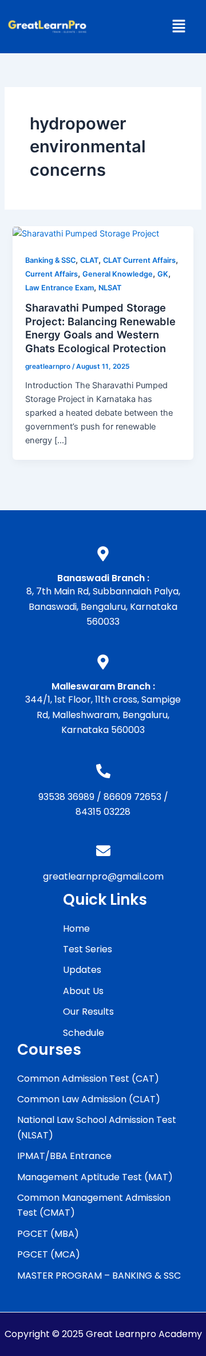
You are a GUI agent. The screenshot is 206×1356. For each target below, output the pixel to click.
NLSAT (109, 287)
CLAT (89, 260)
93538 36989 (66, 796)
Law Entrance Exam (59, 287)
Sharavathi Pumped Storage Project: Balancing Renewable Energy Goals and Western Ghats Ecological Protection (100, 327)
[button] (178, 26)
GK (162, 274)
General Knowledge (117, 274)
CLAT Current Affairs (139, 260)
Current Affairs (51, 274)
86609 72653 (132, 796)
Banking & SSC (50, 260)
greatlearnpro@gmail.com (103, 876)
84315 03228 (103, 811)
